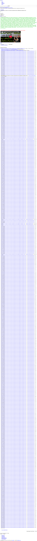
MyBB (13, 540)
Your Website (3, 536)
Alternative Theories (10, 7)
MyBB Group (19, 540)
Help (2, 4)
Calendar (3, 3)
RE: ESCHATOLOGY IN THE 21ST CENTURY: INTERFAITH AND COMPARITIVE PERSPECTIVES (13, 52)
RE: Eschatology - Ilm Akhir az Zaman (5, 49)
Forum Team (3, 535)
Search (2, 2)
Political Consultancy (4, 7)
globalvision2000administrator (15, 49)
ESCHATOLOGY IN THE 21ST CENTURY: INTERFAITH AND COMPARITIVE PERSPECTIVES (12, 48)
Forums (1, 7)
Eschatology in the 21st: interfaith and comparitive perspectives (8, 50)
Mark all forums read (4, 538)
